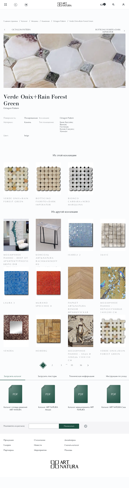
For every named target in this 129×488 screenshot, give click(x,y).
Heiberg (41, 351)
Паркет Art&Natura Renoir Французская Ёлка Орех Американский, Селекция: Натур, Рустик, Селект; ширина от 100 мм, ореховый (80, 305)
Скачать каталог (71, 445)
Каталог (24, 21)
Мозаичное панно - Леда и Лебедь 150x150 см (79, 353)
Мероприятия (40, 450)
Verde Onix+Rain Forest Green (81, 21)
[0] (101, 4)
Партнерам (9, 450)
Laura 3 (9, 303)
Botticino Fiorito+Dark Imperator (108, 31)
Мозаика (35, 21)
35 (72, 365)
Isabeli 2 (74, 255)
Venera (9, 351)
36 (81, 365)
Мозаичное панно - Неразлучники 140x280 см (111, 305)
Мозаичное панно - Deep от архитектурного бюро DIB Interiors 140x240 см (16, 257)
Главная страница (11, 21)
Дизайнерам (70, 440)
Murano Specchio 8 (44, 304)
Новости (38, 445)
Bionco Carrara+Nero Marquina (79, 200)
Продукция (9, 440)
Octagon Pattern (59, 21)
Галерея (7, 445)
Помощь (68, 450)
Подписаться (69, 426)
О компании (39, 440)
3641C (104, 255)
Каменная (46, 21)
